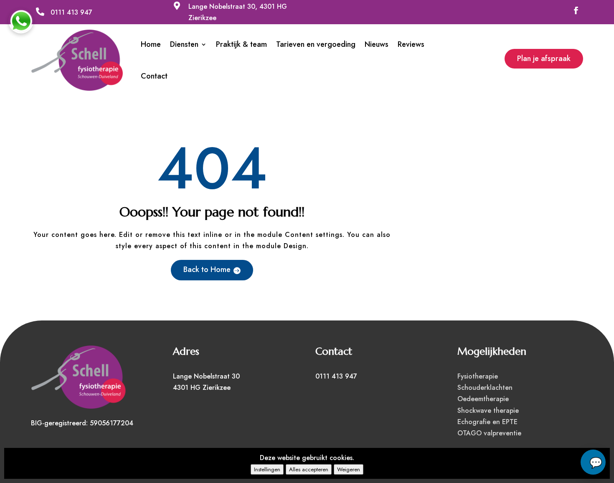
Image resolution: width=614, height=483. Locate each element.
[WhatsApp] (20, 20)
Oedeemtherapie (483, 399)
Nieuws (376, 44)
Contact (154, 76)
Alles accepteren (308, 469)
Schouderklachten (485, 387)
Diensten (184, 44)
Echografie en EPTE (487, 422)
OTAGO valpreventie (489, 433)
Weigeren (348, 469)
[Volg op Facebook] (576, 10)
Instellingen (267, 469)
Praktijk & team (241, 44)
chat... (593, 462)
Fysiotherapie (477, 376)
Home (151, 44)
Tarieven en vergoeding (315, 44)
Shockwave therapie (488, 410)
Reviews (411, 44)
